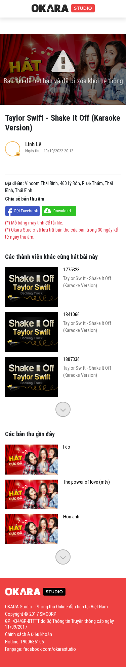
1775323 (71, 269)
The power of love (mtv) (86, 482)
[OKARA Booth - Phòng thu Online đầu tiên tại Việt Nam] (63, 8)
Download (62, 210)
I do (66, 447)
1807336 (71, 359)
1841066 (71, 314)
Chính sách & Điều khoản (28, 634)
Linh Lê (33, 144)
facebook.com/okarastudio (49, 649)
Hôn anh (71, 516)
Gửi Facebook (26, 210)
